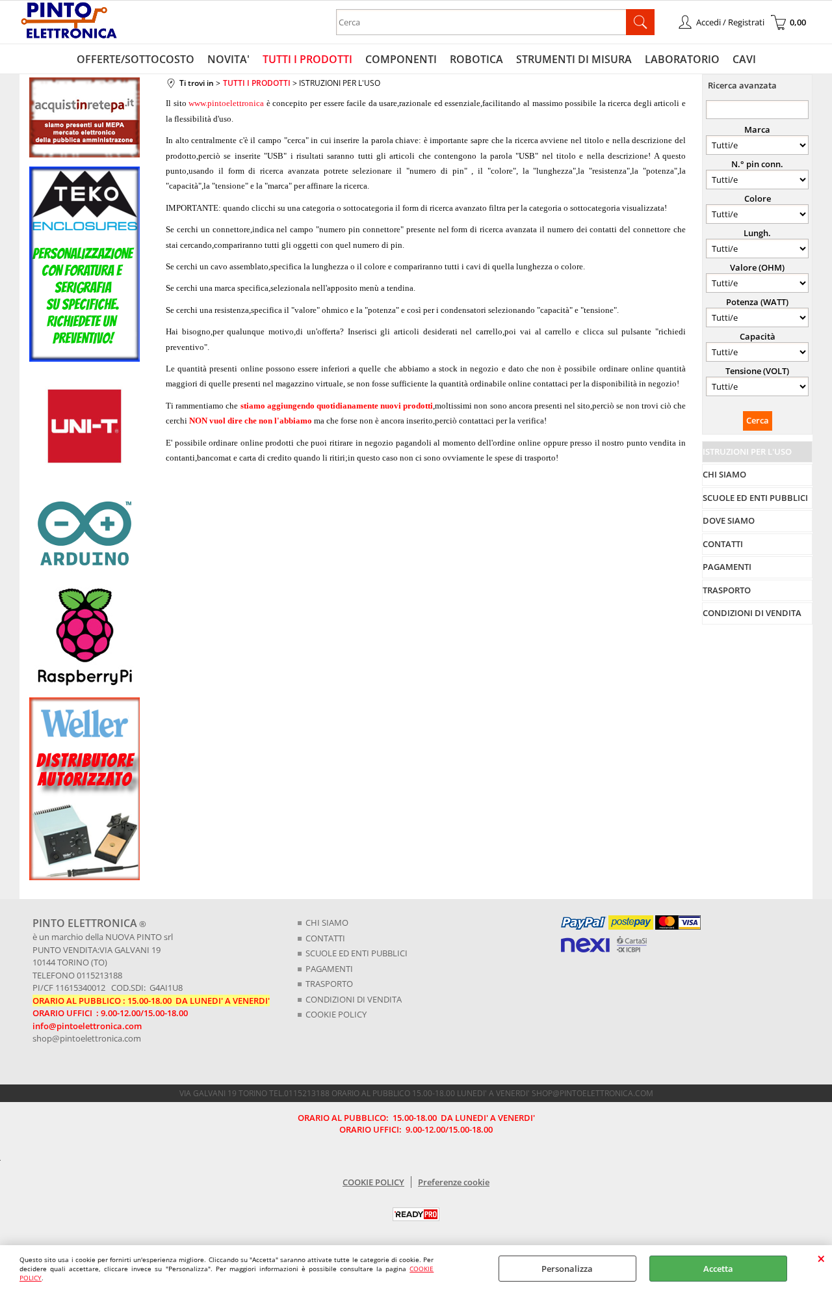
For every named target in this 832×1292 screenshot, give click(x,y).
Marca (757, 129)
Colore (757, 198)
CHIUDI (821, 1258)
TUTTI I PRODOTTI (307, 59)
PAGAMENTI (329, 969)
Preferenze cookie (453, 1182)
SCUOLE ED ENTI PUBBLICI (357, 953)
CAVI (744, 59)
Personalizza (567, 1268)
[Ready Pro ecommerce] (416, 1214)
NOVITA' (228, 59)
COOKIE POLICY (336, 1014)
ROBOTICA (476, 59)
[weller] (84, 877)
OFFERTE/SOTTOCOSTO (135, 59)
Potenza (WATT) (757, 302)
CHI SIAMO (327, 922)
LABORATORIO (682, 59)
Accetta (718, 1268)
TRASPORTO (329, 983)
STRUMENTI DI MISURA (574, 59)
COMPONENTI (401, 59)
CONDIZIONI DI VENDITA (354, 999)
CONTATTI (325, 938)
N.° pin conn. (757, 164)
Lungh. (757, 233)
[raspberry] (84, 685)
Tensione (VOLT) (757, 371)
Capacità (757, 336)
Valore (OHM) (757, 267)
